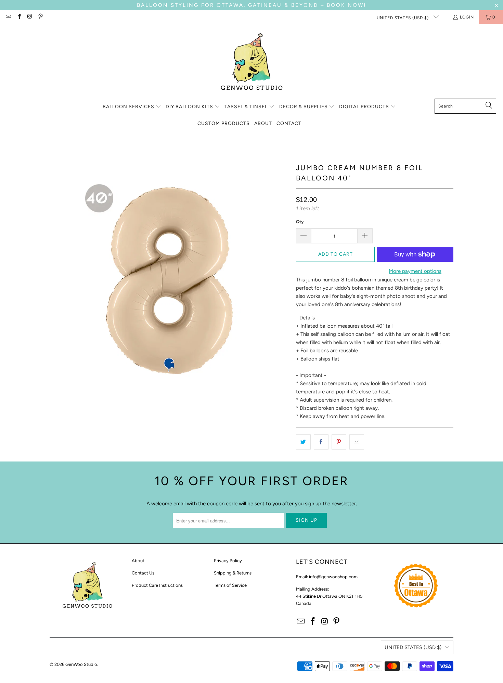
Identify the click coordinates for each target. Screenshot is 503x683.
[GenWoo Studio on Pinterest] (40, 17)
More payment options (415, 271)
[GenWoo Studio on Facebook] (19, 17)
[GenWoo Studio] (252, 63)
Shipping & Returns (233, 573)
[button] (132, 107)
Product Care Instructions (157, 585)
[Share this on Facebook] (321, 442)
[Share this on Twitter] (303, 442)
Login (467, 17)
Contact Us (143, 573)
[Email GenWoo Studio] (8, 17)
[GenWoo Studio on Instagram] (30, 17)
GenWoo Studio (81, 664)
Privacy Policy (228, 560)
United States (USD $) (403, 17)
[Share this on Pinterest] (339, 442)
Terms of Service (230, 585)
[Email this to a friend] (356, 442)
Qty (300, 221)
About (138, 560)
